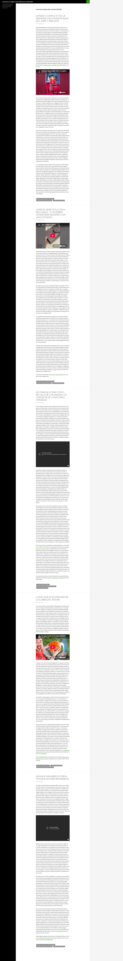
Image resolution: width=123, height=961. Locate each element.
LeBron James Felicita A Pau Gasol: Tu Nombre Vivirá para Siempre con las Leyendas (50, 213)
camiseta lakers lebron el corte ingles (45, 198)
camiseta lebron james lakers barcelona (46, 944)
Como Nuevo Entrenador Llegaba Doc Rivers (52, 598)
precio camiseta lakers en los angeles (45, 767)
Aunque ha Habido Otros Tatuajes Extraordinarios (52, 777)
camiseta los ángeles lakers (43, 765)
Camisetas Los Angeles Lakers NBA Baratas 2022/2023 (17, 1)
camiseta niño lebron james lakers (44, 946)
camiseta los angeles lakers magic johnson (46, 586)
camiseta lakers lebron (61, 931)
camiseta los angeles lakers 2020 (44, 383)
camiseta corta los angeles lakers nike (45, 381)
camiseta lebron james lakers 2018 (44, 200)
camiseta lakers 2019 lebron (43, 584)
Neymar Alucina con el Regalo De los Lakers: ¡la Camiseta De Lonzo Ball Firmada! (51, 396)
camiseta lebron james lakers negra (51, 65)
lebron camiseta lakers (57, 374)
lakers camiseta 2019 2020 (59, 200)
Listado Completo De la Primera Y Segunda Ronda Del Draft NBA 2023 (52, 18)
